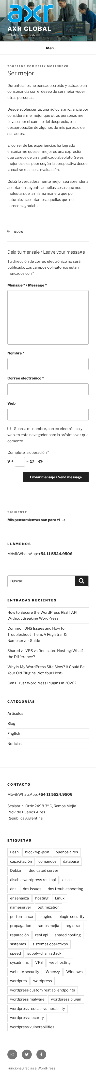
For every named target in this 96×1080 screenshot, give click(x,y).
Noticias (14, 744)
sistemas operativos (50, 944)
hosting (41, 898)
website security (24, 972)
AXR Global (29, 28)
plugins (45, 916)
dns (13, 889)
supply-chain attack (44, 953)
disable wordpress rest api (33, 880)
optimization (49, 907)
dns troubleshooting (65, 889)
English (13, 733)
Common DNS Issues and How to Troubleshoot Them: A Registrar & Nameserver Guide (37, 634)
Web (11, 403)
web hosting (60, 962)
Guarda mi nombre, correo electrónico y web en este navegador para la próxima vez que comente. (48, 435)
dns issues (32, 889)
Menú (50, 48)
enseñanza (19, 898)
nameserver (20, 907)
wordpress (42, 981)
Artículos (15, 713)
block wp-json (37, 852)
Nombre (15, 353)
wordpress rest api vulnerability (37, 1008)
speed (15, 953)
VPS (39, 962)
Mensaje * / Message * (27, 285)
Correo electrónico (25, 378)
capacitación (21, 861)
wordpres (18, 981)
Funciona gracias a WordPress (31, 1068)
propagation (20, 926)
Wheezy (53, 972)
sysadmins (19, 962)
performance (21, 916)
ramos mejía (48, 926)
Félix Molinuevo (52, 66)
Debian (16, 870)
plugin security (71, 916)
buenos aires (67, 852)
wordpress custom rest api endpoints (42, 990)
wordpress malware (27, 999)
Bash (14, 852)
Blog (19, 232)
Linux (59, 898)
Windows (74, 972)
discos (68, 880)
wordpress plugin (66, 999)
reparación (19, 935)
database (71, 861)
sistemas (18, 944)
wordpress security (27, 1017)
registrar (73, 926)
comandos (47, 861)
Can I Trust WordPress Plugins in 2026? (41, 683)
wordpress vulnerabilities (32, 1027)
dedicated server (43, 870)
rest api (41, 935)
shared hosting (68, 935)
